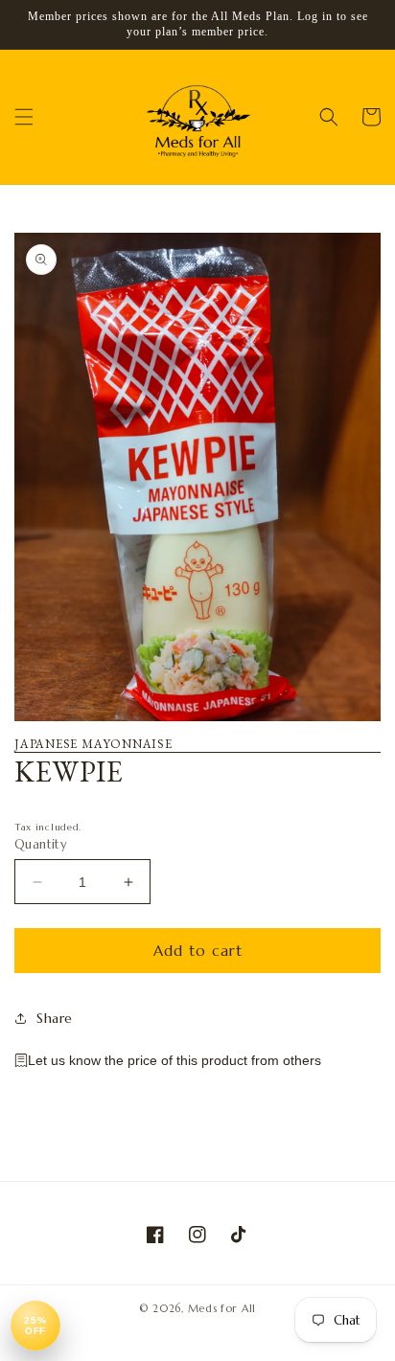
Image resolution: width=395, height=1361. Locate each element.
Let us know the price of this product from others (174, 1060)
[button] (24, 117)
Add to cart (198, 950)
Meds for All (222, 1308)
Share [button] (54, 1018)
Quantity (40, 844)
